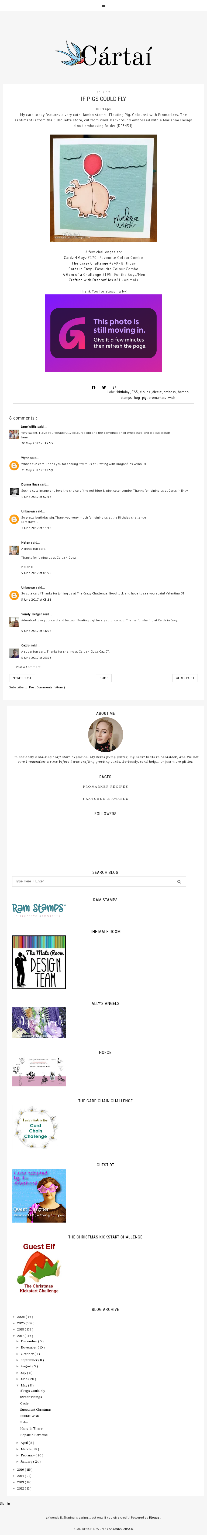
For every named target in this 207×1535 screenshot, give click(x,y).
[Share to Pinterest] (114, 387)
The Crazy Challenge (89, 263)
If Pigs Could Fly (32, 1391)
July (24, 1373)
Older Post (185, 678)
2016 (21, 1469)
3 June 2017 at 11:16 (36, 528)
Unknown (28, 511)
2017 (21, 1336)
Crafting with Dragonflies (91, 280)
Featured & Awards (106, 799)
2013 (21, 1482)
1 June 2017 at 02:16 (36, 497)
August (26, 1366)
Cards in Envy (80, 269)
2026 (21, 1317)
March (26, 1449)
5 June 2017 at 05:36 (36, 599)
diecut (157, 392)
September (29, 1360)
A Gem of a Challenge (82, 274)
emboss (170, 392)
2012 (21, 1488)
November (29, 1347)
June (24, 1379)
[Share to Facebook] (93, 387)
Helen (26, 542)
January (27, 1461)
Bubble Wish (29, 1416)
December (29, 1341)
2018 (21, 1329)
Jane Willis (29, 426)
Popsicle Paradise (34, 1435)
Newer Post (22, 678)
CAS (135, 392)
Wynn (25, 458)
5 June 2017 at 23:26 (36, 658)
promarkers (158, 397)
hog (137, 397)
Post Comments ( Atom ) (47, 687)
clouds (145, 392)
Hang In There (31, 1428)
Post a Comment (28, 667)
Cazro (25, 645)
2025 (21, 1323)
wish (171, 397)
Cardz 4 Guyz (75, 257)
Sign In (5, 1503)
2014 (21, 1476)
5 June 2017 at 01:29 (36, 573)
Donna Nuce (30, 484)
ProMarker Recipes (105, 786)
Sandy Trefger (32, 614)
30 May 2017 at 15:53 (37, 443)
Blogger (154, 1517)
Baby (24, 1422)
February (28, 1455)
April (25, 1443)
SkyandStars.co (121, 1529)
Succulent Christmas (35, 1409)
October (27, 1354)
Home (103, 678)
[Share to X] (104, 387)
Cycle (24, 1403)
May (24, 1385)
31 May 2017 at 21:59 (37, 470)
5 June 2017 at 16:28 (36, 631)
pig (144, 397)
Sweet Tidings (31, 1397)
